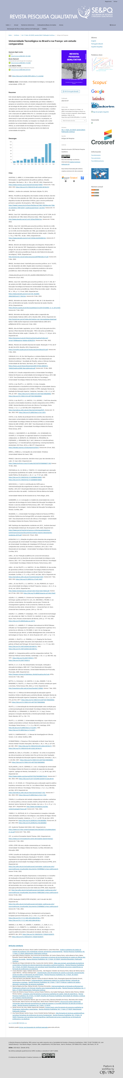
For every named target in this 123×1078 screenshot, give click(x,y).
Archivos (16, 35)
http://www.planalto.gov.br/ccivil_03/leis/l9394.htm (25, 219)
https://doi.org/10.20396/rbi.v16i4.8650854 (32, 820)
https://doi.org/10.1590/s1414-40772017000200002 (28, 702)
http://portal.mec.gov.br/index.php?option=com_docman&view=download (32, 319)
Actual (16, 25)
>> (26, 1023)
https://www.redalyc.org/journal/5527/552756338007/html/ (28, 776)
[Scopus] (100, 86)
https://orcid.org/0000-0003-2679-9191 (21, 69)
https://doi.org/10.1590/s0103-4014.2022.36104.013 (32, 187)
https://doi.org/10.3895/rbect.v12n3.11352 (32, 795)
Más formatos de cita (69, 120)
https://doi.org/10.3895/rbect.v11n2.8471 (22, 730)
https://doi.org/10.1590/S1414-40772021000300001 (36, 760)
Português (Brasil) (97, 44)
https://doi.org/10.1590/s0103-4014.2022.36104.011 (35, 746)
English (93, 41)
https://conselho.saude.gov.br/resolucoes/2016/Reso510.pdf (28, 349)
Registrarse (108, 1)
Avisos (61, 25)
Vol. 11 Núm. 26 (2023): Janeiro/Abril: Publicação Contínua (37, 35)
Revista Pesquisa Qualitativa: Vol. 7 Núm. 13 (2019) (34, 1005)
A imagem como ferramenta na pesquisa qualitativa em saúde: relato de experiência (50, 994)
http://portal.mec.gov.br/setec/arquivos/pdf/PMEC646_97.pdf (28, 257)
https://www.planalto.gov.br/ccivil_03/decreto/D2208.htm (27, 238)
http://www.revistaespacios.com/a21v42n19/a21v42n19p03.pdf (29, 591)
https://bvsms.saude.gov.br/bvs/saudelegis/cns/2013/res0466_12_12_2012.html (34, 308)
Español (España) (96, 47)
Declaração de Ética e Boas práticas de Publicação (23, 29)
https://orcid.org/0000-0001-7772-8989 (21, 63)
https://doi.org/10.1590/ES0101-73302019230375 (38, 934)
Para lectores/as (96, 155)
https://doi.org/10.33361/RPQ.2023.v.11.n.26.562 (27, 76)
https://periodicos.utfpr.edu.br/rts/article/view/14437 (26, 577)
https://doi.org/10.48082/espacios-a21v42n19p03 (39, 593)
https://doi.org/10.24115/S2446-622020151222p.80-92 (36, 779)
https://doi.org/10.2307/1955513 (23, 658)
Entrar (115, 1)
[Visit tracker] (100, 179)
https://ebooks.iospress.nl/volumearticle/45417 (24, 447)
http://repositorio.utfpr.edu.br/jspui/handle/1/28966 (26, 688)
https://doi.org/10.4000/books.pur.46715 (22, 621)
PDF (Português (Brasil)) (71, 91)
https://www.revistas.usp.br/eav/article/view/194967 (26, 185)
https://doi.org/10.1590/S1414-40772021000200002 (34, 394)
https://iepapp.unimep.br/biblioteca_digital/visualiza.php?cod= (29, 674)
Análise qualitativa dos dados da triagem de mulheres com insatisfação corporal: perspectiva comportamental (46, 950)
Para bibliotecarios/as (97, 161)
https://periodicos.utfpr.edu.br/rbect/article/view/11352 (27, 793)
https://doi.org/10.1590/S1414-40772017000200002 (37, 700)
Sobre (8, 25)
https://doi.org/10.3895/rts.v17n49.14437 (29, 579)
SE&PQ (44, 29)
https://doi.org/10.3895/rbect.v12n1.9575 (32, 412)
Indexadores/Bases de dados (46, 25)
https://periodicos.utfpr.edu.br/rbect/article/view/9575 (26, 410)
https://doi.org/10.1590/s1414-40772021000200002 (25, 396)
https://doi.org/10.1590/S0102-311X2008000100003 (25, 477)
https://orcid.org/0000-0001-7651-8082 (21, 56)
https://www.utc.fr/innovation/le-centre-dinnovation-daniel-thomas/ (31, 839)
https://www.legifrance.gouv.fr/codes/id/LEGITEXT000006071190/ (30, 463)
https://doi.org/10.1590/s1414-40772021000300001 (28, 762)
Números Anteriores (27, 25)
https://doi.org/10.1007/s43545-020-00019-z (23, 646)
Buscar (113, 25)
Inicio (10, 35)
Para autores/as (95, 158)
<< (9, 1023)
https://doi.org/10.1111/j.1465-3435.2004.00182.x (24, 918)
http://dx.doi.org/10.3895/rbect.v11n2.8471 (23, 728)
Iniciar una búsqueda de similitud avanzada (33, 1027)
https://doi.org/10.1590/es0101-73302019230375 (27, 937)
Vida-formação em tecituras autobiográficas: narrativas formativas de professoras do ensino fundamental (48, 1014)
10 (23, 1023)
